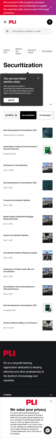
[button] (48, 430)
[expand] (51, 7)
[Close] (38, 78)
